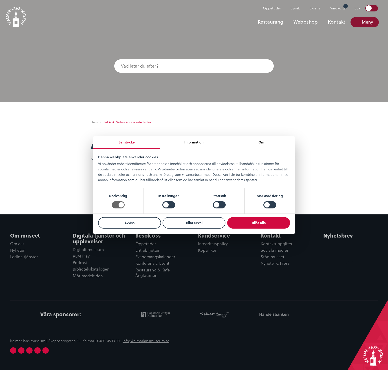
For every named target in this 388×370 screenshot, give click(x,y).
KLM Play (81, 256)
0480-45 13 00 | (110, 340)
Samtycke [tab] (127, 142)
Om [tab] (261, 142)
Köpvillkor (207, 250)
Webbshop (305, 21)
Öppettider (272, 8)
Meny (367, 22)
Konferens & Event (152, 263)
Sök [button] (357, 8)
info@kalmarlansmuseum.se (146, 340)
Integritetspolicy (213, 244)
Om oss (17, 244)
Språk (295, 8)
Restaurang (270, 21)
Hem (94, 122)
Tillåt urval (194, 222)
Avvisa (129, 222)
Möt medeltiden (88, 276)
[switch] (168, 205)
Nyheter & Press (275, 263)
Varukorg (338, 7)
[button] (265, 66)
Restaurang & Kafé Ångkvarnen (152, 272)
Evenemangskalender (155, 257)
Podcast (80, 262)
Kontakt (336, 21)
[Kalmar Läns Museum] (16, 14)
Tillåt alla (258, 222)
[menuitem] (270, 8)
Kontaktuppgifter (276, 244)
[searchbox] (185, 66)
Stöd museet (272, 257)
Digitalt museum (88, 249)
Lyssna (315, 8)
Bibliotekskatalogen (91, 269)
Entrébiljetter (147, 250)
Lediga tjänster (24, 257)
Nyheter (17, 250)
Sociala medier (274, 250)
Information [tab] (193, 142)
